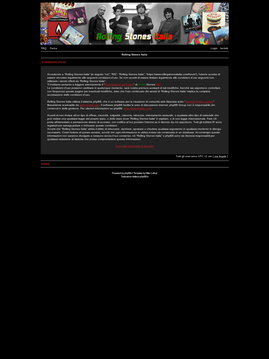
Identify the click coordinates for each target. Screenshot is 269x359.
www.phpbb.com (89, 105)
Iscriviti (224, 48)
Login (214, 48)
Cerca (53, 48)
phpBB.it (144, 176)
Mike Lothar (151, 173)
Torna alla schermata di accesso (134, 146)
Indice (45, 163)
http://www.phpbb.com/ (137, 108)
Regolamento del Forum (119, 84)
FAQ (43, 48)
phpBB (127, 173)
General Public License (199, 101)
